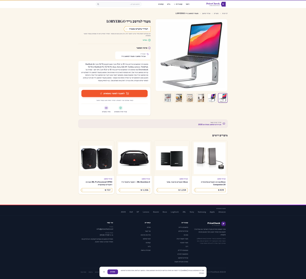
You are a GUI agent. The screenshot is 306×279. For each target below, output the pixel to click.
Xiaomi (156, 212)
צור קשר (148, 231)
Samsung (202, 212)
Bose (165, 212)
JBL (184, 212)
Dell (131, 212)
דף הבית (225, 13)
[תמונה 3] (201, 98)
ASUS (123, 212)
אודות (149, 227)
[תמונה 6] (168, 98)
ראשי (187, 4)
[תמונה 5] (179, 98)
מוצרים (216, 13)
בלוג (168, 4)
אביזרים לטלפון (183, 231)
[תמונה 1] (223, 98)
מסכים (112, 272)
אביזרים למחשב (183, 258)
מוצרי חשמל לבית (182, 239)
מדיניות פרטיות (146, 235)
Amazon (222, 212)
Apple (212, 212)
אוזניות (186, 235)
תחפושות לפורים (183, 254)
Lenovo (146, 212)
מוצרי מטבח (184, 243)
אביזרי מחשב (206, 13)
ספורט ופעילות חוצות (181, 262)
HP (138, 212)
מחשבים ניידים (183, 227)
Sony (192, 212)
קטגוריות (179, 4)
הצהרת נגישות (146, 250)
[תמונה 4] (190, 98)
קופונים (161, 4)
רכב (187, 246)
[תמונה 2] (212, 98)
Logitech (175, 212)
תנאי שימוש (147, 239)
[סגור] (104, 272)
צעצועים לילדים (183, 250)
